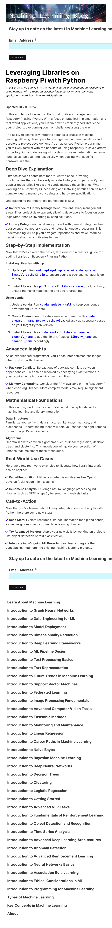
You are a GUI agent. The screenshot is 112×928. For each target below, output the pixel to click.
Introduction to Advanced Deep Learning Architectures (54, 840)
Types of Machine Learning (30, 897)
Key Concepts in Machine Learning (37, 905)
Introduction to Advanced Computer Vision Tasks (49, 709)
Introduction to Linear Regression (35, 733)
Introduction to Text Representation (37, 668)
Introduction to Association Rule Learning (43, 872)
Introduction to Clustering (29, 782)
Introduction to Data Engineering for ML (41, 618)
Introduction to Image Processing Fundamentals (48, 700)
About (12, 913)
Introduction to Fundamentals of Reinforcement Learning (55, 815)
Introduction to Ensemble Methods (36, 717)
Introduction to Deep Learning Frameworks (44, 643)
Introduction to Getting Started (33, 799)
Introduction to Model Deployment (36, 627)
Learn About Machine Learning (33, 602)
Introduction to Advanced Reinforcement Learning (50, 856)
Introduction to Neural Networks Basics (41, 864)
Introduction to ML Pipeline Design (36, 651)
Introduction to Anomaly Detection (36, 848)
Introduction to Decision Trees (33, 774)
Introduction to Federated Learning (37, 692)
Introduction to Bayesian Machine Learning (44, 758)
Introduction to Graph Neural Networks (40, 610)
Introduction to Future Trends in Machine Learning (50, 676)
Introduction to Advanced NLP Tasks (38, 807)
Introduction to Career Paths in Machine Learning (49, 741)
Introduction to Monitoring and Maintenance (45, 725)
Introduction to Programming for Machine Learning (50, 889)
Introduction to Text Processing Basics (40, 659)
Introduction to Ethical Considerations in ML (45, 881)
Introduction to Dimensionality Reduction (42, 635)
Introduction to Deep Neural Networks (39, 766)
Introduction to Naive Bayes (31, 750)
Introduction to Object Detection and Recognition (49, 823)
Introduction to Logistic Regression (37, 791)
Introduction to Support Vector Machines (42, 684)
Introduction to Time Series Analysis (38, 832)
